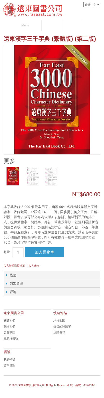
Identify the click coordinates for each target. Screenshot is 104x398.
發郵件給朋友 (49, 266)
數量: (7, 252)
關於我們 (9, 320)
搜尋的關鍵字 (62, 326)
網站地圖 (59, 320)
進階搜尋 (59, 332)
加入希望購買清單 (14, 265)
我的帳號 (9, 359)
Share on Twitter (69, 266)
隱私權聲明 (11, 338)
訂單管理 (9, 365)
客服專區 (9, 332)
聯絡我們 (9, 326)
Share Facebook (59, 266)
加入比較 (34, 265)
